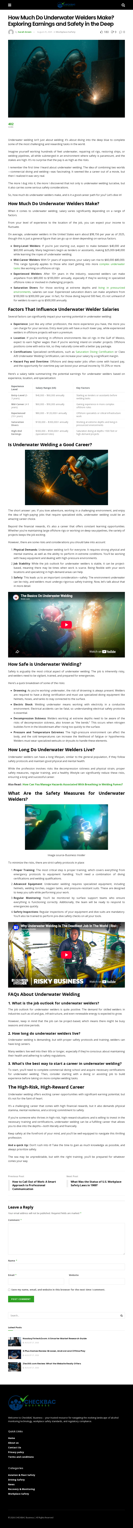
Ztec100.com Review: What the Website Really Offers (52, 1363)
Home (11, 1438)
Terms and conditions (21, 1456)
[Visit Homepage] (66, 5)
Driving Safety (16, 1479)
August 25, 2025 (44, 31)
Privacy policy (16, 1452)
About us (13, 1442)
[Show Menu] (9, 5)
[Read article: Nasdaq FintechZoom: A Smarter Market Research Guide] (14, 1341)
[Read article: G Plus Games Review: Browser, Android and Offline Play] (14, 1354)
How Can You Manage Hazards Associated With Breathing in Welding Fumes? (73, 784)
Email (12, 1275)
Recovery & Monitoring (21, 1489)
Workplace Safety (65, 31)
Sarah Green (24, 31)
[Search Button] (123, 5)
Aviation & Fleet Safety (21, 1475)
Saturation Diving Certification (95, 352)
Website (74, 1275)
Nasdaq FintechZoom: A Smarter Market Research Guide (55, 1338)
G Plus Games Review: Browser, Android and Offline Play (54, 1351)
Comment (15, 1220)
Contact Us (14, 1447)
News (11, 1484)
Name (12, 1260)
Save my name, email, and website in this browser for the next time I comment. (58, 1289)
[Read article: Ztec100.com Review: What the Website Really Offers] (14, 1366)
